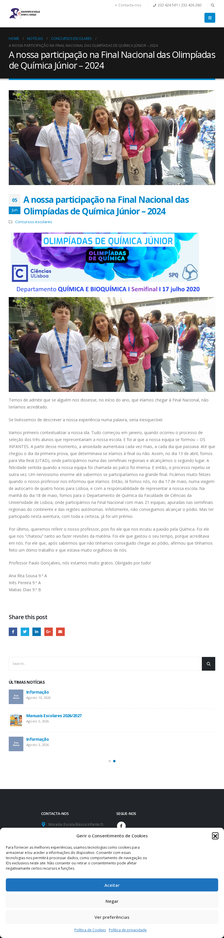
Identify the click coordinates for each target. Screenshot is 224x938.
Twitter (25, 632)
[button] (215, 835)
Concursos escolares (33, 221)
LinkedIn (36, 632)
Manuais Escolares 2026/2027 (53, 715)
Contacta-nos (129, 5)
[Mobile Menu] (209, 18)
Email (60, 632)
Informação (37, 692)
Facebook (13, 632)
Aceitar (112, 885)
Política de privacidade (128, 930)
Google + (48, 632)
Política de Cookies (90, 930)
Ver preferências (112, 917)
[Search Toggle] (212, 5)
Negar (112, 901)
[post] (16, 697)
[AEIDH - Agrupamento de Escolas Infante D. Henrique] (25, 12)
